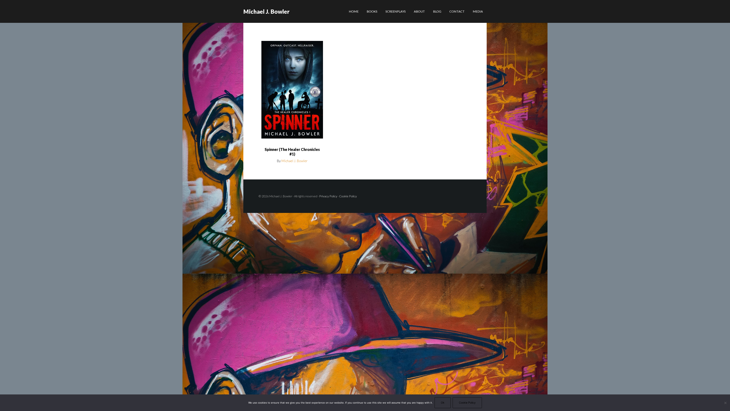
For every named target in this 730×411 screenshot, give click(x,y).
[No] (725, 403)
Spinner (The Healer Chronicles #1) (292, 151)
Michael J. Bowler (266, 11)
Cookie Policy (348, 196)
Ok (442, 402)
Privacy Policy (328, 196)
